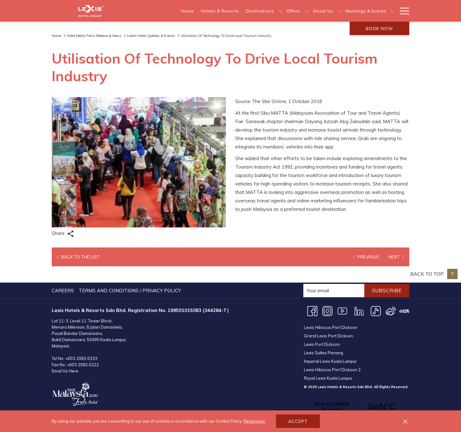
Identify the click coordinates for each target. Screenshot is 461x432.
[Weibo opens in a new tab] (391, 311)
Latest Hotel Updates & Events (151, 36)
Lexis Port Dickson (322, 344)
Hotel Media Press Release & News (94, 36)
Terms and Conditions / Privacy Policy (130, 291)
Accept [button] (298, 421)
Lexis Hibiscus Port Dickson (330, 327)
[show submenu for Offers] (307, 11)
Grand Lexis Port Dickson (328, 335)
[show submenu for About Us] (339, 11)
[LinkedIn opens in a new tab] (359, 311)
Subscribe (387, 291)
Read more (254, 421)
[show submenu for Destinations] (280, 11)
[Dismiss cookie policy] (405, 421)
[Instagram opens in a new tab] (327, 311)
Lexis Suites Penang (323, 352)
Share (59, 233)
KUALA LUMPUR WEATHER (356, 406)
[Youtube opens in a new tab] (342, 311)
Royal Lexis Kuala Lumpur (328, 378)
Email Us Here (65, 370)
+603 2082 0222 (83, 364)
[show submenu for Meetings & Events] (392, 11)
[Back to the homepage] (91, 11)
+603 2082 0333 (81, 358)
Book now (379, 28)
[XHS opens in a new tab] (404, 311)
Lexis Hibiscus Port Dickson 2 (332, 369)
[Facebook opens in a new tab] (312, 311)
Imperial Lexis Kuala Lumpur (330, 361)
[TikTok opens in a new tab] (376, 311)
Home (56, 36)
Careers (63, 291)
